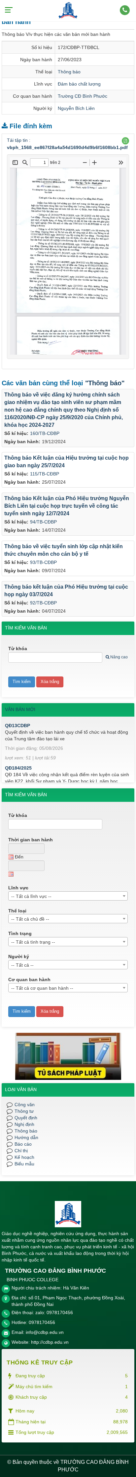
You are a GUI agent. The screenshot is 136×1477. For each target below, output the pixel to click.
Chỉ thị (21, 1150)
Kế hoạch (24, 1157)
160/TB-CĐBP (44, 433)
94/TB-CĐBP (43, 521)
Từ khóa (17, 648)
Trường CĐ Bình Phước (82, 96)
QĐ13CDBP (17, 719)
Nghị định (24, 1124)
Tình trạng (20, 933)
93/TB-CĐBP (43, 562)
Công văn (25, 1104)
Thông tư (24, 1111)
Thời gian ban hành (30, 839)
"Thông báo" (104, 383)
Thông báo (69, 71)
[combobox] (68, 896)
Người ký (18, 956)
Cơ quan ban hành (29, 979)
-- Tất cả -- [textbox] (22, 965)
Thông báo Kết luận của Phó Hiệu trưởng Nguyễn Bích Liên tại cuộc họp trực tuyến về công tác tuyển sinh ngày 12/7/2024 (66, 505)
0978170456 (42, 1322)
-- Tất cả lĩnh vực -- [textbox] (31, 896)
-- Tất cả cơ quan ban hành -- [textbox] (42, 988)
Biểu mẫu (24, 1163)
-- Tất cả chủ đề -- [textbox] (30, 919)
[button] (125, 141)
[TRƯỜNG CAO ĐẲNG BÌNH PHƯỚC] (68, 10)
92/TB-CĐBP (43, 602)
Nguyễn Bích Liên (76, 108)
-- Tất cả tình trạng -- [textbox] (33, 942)
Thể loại (17, 910)
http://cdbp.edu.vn (50, 1342)
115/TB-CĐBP (44, 473)
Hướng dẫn (26, 1137)
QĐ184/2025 (18, 761)
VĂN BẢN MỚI (20, 709)
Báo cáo (23, 1144)
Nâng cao (119, 657)
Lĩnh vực (18, 887)
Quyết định (26, 1117)
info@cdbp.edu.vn (45, 1332)
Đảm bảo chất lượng (79, 84)
